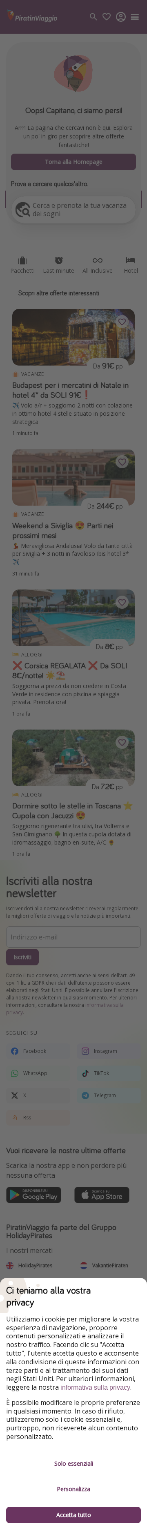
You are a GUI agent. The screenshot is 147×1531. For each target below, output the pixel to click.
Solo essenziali (73, 1463)
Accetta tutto (73, 1515)
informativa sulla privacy (95, 1387)
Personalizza (73, 1489)
